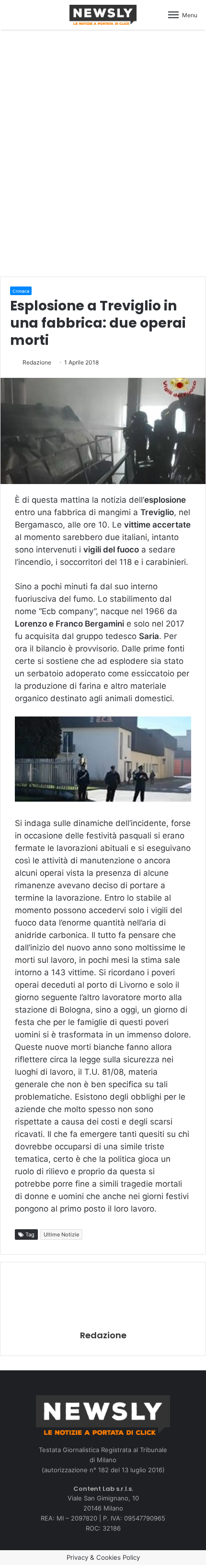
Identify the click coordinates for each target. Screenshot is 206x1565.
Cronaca (20, 291)
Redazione (37, 362)
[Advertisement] (103, 151)
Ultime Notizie (61, 1234)
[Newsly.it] (103, 15)
